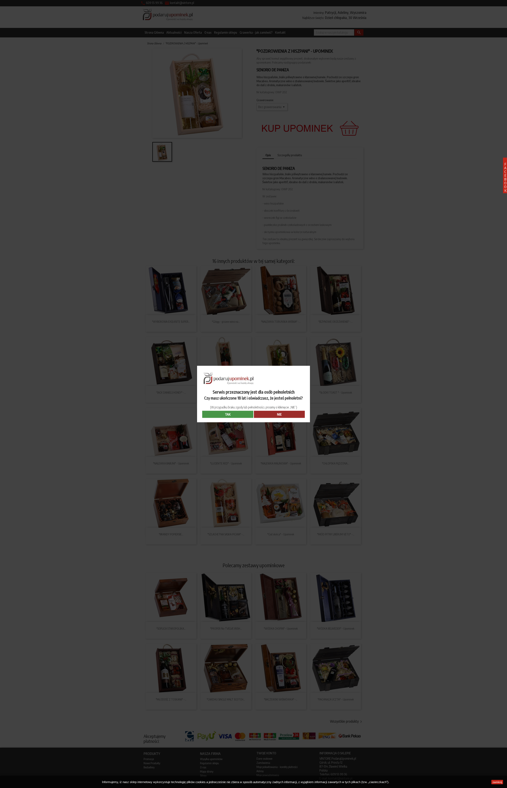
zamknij (497, 782)
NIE (279, 414)
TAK (228, 414)
